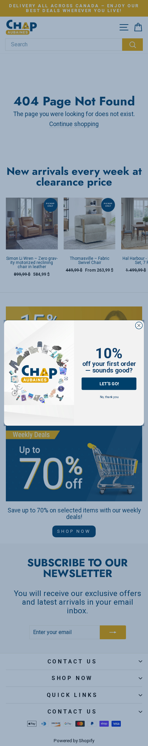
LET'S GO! (109, 383)
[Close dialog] (138, 325)
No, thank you (109, 397)
